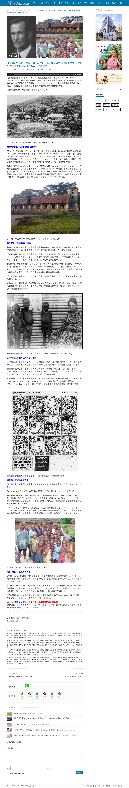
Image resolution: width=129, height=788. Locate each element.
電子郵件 (49, 768)
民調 (79, 3)
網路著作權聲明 (14, 621)
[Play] (8, 75)
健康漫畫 (115, 105)
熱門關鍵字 (100, 95)
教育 (118, 110)
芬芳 (86, 3)
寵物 (107, 3)
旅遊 (73, 3)
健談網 (98, 105)
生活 (60, 3)
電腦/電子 (99, 110)
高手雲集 (89, 786)
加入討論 (12, 742)
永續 (120, 3)
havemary (100, 100)
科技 (47, 3)
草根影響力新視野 (23, 618)
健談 (107, 100)
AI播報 (99, 3)
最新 (20, 10)
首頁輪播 (28, 10)
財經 (41, 3)
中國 (112, 110)
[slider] (80, 74)
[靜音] (75, 75)
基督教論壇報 (31, 69)
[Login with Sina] (18, 742)
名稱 (8, 768)
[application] (45, 74)
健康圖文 (115, 100)
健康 (67, 3)
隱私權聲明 (106, 786)
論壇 (92, 3)
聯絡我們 (97, 786)
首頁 (8, 10)
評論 (35, 3)
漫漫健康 (106, 105)
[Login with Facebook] (20, 742)
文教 (54, 3)
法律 (114, 3)
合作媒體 (16, 10)
